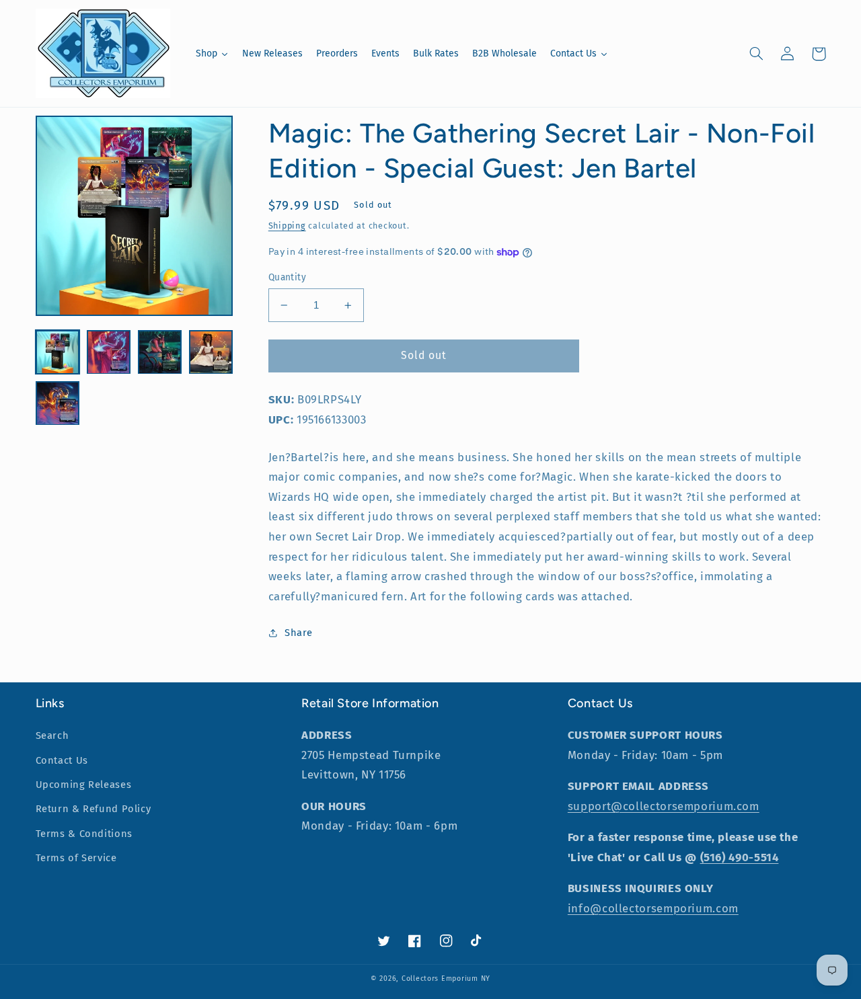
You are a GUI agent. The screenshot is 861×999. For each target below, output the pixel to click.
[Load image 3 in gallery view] (160, 352)
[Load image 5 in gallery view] (58, 403)
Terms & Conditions (84, 834)
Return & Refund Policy (93, 809)
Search (52, 735)
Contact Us (62, 760)
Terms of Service (76, 858)
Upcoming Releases (84, 784)
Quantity (287, 277)
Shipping (287, 226)
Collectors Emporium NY (446, 978)
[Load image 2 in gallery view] (109, 352)
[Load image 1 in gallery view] (58, 352)
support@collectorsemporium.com (663, 806)
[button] (756, 53)
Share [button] (299, 633)
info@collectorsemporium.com (653, 908)
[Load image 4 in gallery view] (211, 352)
